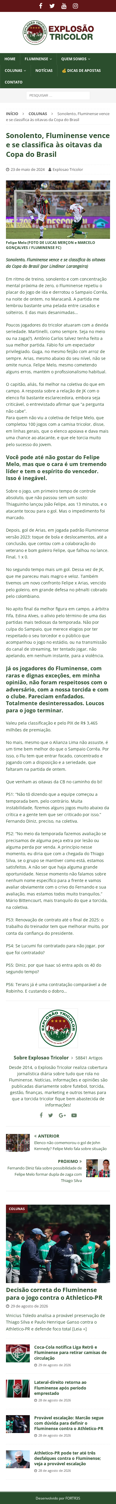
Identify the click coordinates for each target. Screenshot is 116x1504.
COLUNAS (13, 70)
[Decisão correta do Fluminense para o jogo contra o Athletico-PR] (58, 1244)
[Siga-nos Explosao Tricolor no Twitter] (48, 1115)
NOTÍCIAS (44, 70)
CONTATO (14, 82)
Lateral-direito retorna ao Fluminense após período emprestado (60, 1387)
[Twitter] (52, 6)
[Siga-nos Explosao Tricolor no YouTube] (72, 1115)
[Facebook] (40, 6)
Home (9, 58)
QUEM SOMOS (74, 58)
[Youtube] (64, 6)
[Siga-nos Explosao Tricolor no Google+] (60, 1115)
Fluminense (36, 58)
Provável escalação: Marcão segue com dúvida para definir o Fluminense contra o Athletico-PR (69, 1423)
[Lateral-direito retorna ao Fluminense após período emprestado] (18, 1389)
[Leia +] (79, 1329)
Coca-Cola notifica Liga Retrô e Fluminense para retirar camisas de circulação (70, 1352)
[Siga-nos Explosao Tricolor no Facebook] (41, 1115)
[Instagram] (75, 6)
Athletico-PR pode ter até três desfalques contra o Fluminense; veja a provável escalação (67, 1458)
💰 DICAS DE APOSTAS (81, 70)
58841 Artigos (89, 1058)
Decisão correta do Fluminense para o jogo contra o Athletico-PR (54, 1294)
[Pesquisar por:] (58, 95)
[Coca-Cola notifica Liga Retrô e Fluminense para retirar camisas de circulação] (18, 1353)
